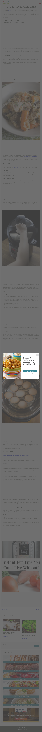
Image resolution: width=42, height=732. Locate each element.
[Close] (37, 355)
